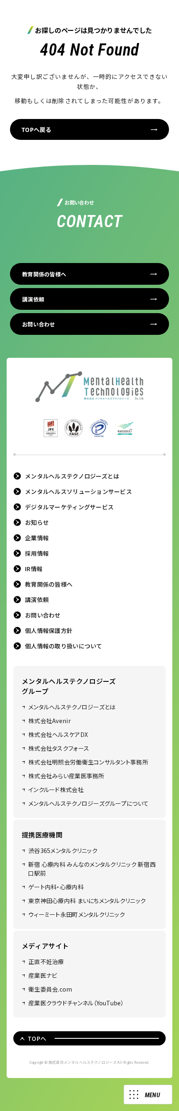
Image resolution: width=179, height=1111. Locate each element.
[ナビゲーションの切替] (148, 1094)
